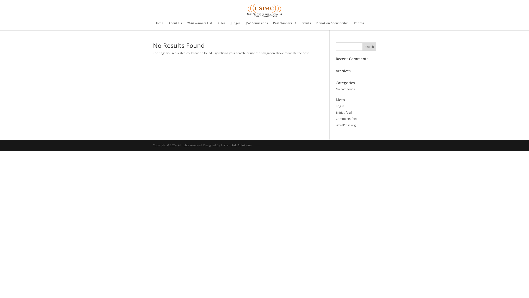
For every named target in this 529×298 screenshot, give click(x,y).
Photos (359, 23)
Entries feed (344, 112)
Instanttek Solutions (236, 145)
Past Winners (282, 23)
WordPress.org (346, 125)
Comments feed (346, 119)
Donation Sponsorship (332, 23)
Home (159, 23)
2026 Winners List (199, 23)
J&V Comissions (257, 23)
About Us (175, 23)
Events (306, 23)
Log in (340, 106)
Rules (221, 23)
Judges (235, 23)
